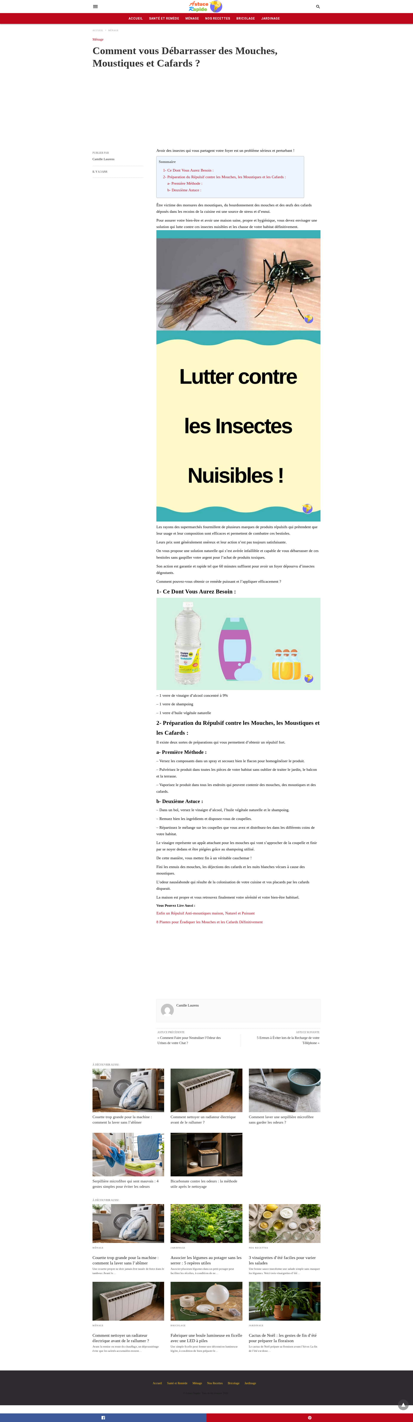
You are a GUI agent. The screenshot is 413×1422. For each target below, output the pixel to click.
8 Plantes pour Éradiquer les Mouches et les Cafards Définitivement (209, 922)
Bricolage (245, 18)
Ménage (192, 18)
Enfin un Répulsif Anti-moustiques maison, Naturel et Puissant (205, 913)
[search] (318, 6)
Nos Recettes (217, 18)
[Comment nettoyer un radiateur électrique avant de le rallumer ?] (206, 1090)
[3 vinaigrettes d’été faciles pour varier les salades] (285, 1223)
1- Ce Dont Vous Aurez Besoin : (188, 170)
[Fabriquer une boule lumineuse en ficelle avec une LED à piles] (206, 1301)
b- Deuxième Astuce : (184, 190)
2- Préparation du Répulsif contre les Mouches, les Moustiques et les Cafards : (224, 177)
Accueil (136, 18)
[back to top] (403, 1404)
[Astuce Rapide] (206, 6)
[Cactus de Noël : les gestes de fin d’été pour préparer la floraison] (285, 1301)
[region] (206, 103)
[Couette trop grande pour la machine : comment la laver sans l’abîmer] (128, 1090)
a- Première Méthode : (184, 183)
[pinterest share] (309, 1417)
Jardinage (270, 18)
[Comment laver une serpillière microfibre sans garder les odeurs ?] (285, 1090)
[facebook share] (103, 1417)
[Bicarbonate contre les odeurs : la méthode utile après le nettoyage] (206, 1154)
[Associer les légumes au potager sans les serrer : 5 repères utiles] (206, 1223)
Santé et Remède (164, 18)
